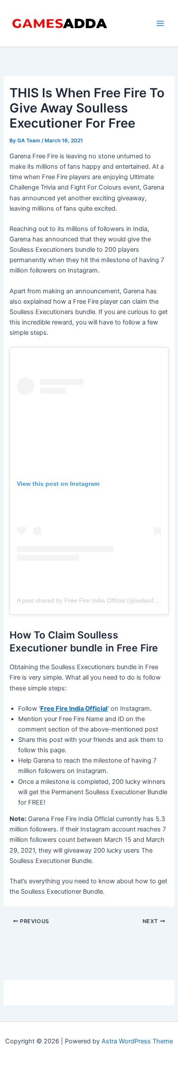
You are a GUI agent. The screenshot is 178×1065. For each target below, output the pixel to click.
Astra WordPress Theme (137, 1041)
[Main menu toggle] (160, 23)
